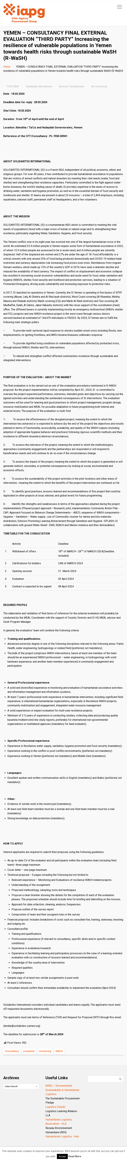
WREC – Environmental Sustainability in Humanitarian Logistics (62, 1090)
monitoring (45, 1051)
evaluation (29, 1051)
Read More (74, 1156)
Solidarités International (39, 86)
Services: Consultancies (71, 86)
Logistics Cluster (55, 1106)
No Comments (99, 86)
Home (6, 66)
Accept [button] (62, 1156)
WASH (59, 1051)
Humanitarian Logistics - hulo (62, 1136)
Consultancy (12, 1051)
